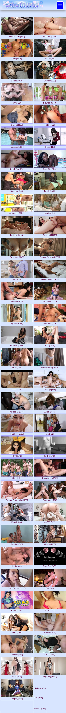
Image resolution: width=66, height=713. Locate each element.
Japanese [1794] (16, 212)
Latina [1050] (16, 631)
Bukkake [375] (50, 631)
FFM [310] (16, 389)
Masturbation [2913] (49, 278)
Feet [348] (49, 587)
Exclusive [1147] (17, 256)
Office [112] (50, 146)
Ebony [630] (50, 344)
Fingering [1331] (50, 676)
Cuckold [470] (17, 653)
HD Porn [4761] (50, 698)
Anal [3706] (17, 58)
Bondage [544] (16, 190)
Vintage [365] (50, 543)
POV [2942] (17, 455)
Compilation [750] (50, 477)
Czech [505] (50, 653)
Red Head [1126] (49, 300)
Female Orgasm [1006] (50, 256)
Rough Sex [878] (16, 168)
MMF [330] (16, 367)
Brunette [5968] (16, 344)
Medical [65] (50, 212)
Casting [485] (17, 124)
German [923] (50, 80)
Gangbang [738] (50, 499)
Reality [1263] (17, 300)
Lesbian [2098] (16, 234)
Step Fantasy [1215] (16, 587)
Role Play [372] (49, 565)
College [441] (50, 389)
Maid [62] (50, 433)
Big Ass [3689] (17, 322)
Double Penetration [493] (17, 499)
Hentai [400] (17, 565)
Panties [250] (49, 58)
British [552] (50, 609)
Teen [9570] (17, 278)
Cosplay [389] (17, 698)
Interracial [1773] (16, 411)
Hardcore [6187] (17, 146)
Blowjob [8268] (49, 102)
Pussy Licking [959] (49, 367)
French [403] (16, 521)
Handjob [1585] (17, 433)
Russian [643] (17, 543)
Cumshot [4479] (50, 234)
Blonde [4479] (17, 80)
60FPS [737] (49, 521)
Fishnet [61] (50, 124)
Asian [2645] (49, 411)
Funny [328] (17, 102)
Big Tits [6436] (50, 455)
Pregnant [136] (49, 322)
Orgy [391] (16, 477)
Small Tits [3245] (50, 168)
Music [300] (17, 676)
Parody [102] (16, 609)
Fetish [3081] (49, 190)
